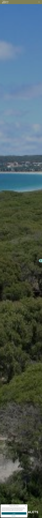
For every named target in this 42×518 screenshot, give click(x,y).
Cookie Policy (13, 515)
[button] (25, 505)
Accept (14, 513)
